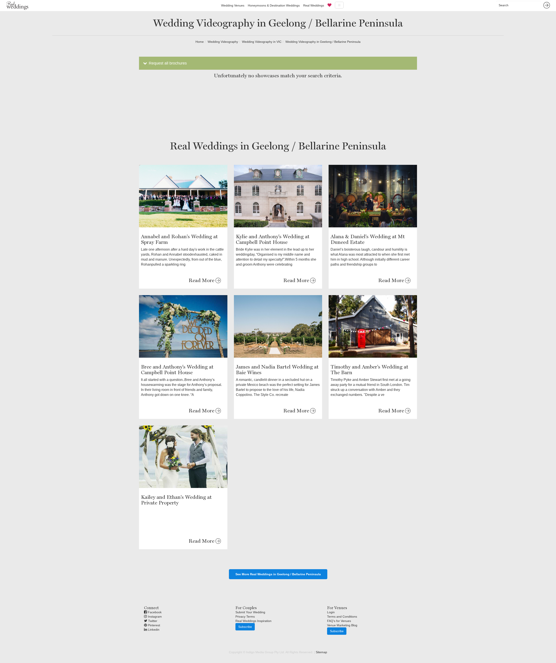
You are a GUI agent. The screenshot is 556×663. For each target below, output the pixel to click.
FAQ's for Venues (339, 621)
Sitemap (321, 652)
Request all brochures (167, 63)
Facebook (154, 612)
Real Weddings (313, 5)
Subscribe (245, 626)
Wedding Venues (232, 5)
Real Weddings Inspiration (253, 621)
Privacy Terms (245, 616)
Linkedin (153, 629)
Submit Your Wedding (250, 612)
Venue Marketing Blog (342, 625)
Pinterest (153, 625)
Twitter (152, 621)
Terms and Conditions (342, 616)
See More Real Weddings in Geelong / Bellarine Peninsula (278, 574)
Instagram (154, 616)
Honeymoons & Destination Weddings (274, 5)
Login (331, 612)
